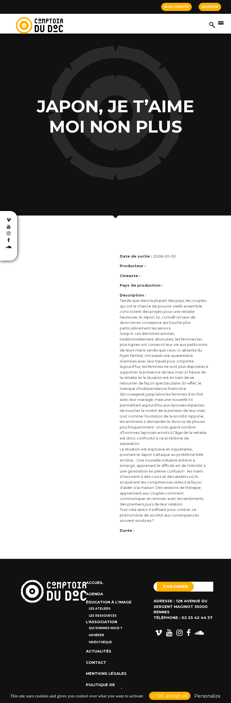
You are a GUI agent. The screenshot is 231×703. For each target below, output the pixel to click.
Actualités (98, 651)
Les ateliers (99, 608)
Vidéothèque (100, 642)
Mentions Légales (106, 673)
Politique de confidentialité (104, 687)
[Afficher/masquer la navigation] (221, 22)
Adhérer (210, 7)
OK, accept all (172, 695)
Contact (96, 662)
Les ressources (103, 616)
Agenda (94, 594)
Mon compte (176, 7)
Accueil (94, 582)
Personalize (207, 696)
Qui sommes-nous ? (105, 628)
